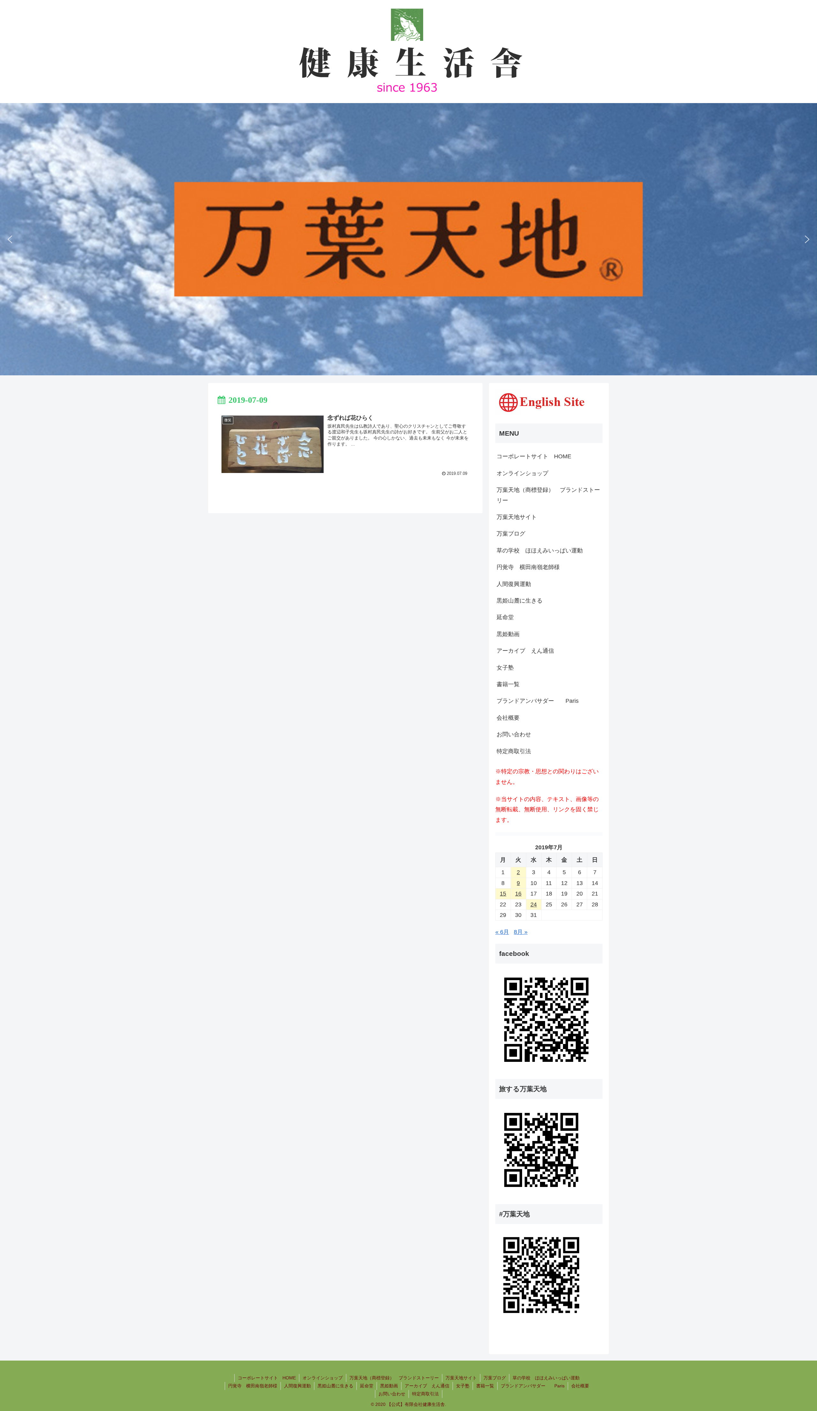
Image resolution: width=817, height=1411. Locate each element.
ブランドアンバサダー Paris (538, 701)
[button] (10, 239)
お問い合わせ (514, 734)
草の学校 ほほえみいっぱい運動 (540, 550)
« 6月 (502, 932)
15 (503, 893)
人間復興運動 (514, 584)
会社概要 (508, 718)
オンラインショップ (522, 473)
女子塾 (505, 667)
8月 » (521, 932)
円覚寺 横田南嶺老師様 (528, 567)
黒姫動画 (508, 634)
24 (533, 904)
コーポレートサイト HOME (534, 456)
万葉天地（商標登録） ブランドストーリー (548, 495)
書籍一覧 (508, 684)
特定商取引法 (514, 751)
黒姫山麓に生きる (520, 600)
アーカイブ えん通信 (525, 651)
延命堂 (505, 617)
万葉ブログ (511, 533)
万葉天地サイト (517, 517)
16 (518, 893)
